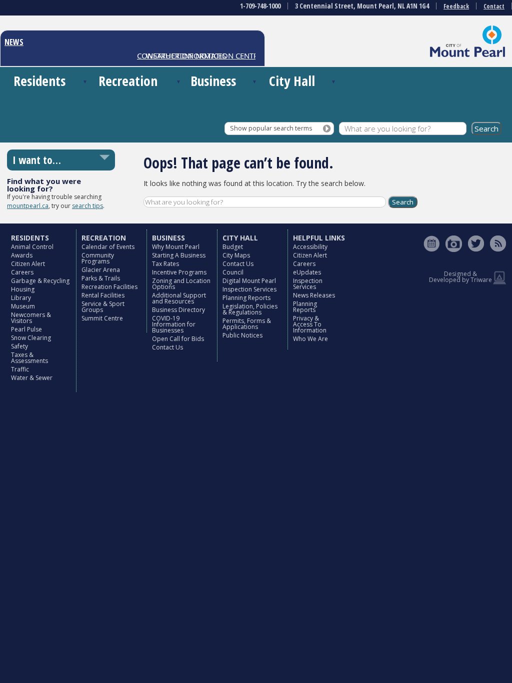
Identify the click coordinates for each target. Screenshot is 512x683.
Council (233, 272)
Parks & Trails (101, 278)
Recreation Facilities (110, 286)
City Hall (292, 81)
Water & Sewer (31, 378)
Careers (22, 272)
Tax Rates (165, 264)
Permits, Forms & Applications (246, 323)
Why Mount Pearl (176, 246)
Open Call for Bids (178, 338)
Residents (40, 81)
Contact (494, 6)
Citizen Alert (28, 264)
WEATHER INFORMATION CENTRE (200, 55)
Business (213, 81)
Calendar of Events (108, 246)
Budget (232, 246)
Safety (19, 346)
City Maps (236, 255)
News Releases (314, 295)
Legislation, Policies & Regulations (250, 309)
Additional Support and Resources (179, 298)
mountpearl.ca (27, 206)
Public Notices (242, 335)
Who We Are (310, 338)
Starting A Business (179, 255)
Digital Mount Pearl (249, 280)
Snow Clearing (31, 338)
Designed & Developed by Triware (460, 277)
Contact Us (167, 347)
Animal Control (32, 246)
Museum (23, 306)
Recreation (128, 81)
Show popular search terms (271, 128)
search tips (87, 206)
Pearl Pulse (26, 329)
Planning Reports (246, 298)
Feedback (456, 6)
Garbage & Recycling (40, 280)
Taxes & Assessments (29, 357)
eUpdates (307, 272)
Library (21, 298)
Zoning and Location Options (181, 283)
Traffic (20, 369)
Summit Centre (102, 318)
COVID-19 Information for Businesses (174, 324)
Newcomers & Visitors (31, 317)
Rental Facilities (103, 295)
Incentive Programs (179, 272)
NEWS (14, 42)
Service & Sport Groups (103, 307)
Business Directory (178, 310)
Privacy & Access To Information (309, 324)
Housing (22, 289)
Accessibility (310, 246)
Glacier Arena (101, 270)
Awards (21, 255)
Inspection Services (249, 289)
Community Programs (98, 258)
